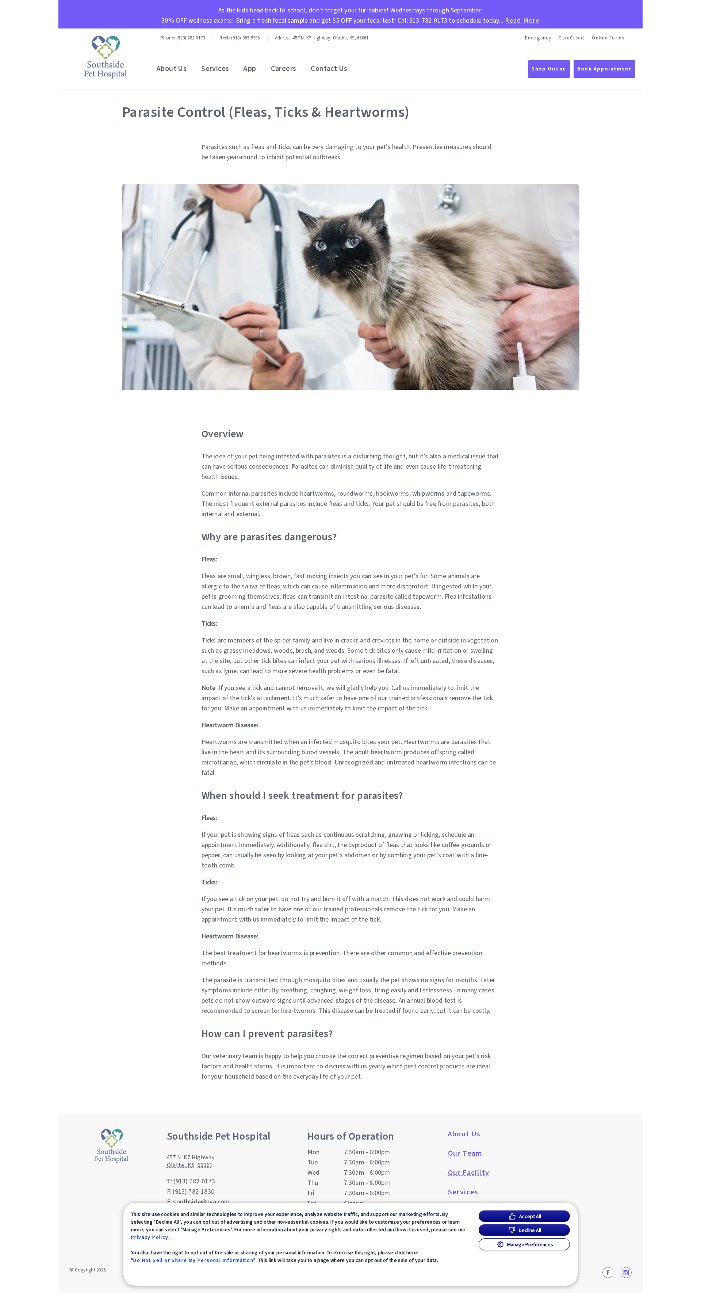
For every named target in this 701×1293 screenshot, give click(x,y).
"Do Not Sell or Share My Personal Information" (193, 1260)
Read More (522, 21)
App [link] (250, 69)
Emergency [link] (538, 38)
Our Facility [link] (469, 1173)
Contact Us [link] (329, 69)
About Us (172, 69)
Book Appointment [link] (604, 69)
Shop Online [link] (549, 69)
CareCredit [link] (572, 38)
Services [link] (215, 69)
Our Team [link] (465, 1153)
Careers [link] (283, 69)
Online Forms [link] (608, 38)
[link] (105, 57)
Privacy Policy (150, 1237)
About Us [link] (464, 1134)
